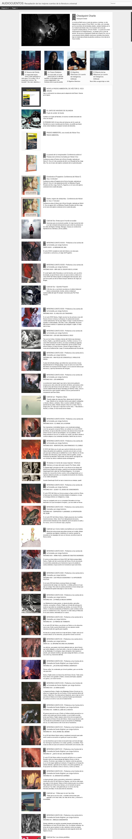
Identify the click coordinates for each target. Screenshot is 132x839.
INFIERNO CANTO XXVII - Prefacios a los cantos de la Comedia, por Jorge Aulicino (65, 442)
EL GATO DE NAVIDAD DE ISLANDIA (60, 110)
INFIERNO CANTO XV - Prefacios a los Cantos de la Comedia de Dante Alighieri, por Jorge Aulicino (65, 750)
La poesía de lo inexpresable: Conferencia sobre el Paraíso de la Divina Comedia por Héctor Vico (64, 155)
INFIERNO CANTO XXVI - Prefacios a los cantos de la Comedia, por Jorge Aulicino (64, 486)
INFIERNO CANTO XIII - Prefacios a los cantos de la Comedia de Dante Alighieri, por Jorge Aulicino (65, 816)
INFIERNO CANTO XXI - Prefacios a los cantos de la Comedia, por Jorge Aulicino (65, 618)
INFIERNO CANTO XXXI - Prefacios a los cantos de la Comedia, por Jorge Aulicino (64, 332)
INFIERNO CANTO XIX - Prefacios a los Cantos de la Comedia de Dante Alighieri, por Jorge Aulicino (65, 662)
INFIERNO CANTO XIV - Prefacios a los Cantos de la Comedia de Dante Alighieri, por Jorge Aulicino (65, 772)
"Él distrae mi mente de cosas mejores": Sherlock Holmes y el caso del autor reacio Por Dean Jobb (63, 464)
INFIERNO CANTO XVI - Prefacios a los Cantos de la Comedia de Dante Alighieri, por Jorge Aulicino (65, 728)
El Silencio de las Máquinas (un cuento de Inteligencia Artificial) (100, 75)
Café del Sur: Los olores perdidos (58, 837)
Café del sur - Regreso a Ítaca (57, 397)
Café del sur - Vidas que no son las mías (60, 793)
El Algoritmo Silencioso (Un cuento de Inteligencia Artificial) (78, 75)
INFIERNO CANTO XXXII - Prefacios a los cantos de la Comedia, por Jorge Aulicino (65, 310)
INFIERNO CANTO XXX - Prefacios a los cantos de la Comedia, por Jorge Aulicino (65, 354)
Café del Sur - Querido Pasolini (57, 287)
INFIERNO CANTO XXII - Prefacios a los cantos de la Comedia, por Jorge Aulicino (65, 596)
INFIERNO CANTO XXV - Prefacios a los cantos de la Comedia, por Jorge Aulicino (65, 508)
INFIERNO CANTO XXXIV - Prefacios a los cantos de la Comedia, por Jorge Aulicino (65, 244)
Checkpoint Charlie (86, 15)
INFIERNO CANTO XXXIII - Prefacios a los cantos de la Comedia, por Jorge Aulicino (65, 266)
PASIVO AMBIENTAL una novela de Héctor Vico (63, 132)
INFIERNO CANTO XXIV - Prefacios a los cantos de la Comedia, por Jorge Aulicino (64, 552)
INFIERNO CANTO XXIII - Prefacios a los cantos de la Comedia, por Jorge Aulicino (65, 574)
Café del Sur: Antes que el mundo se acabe (61, 221)
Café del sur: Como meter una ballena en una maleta (65, 529)
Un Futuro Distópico (54, 72)
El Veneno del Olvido (32, 72)
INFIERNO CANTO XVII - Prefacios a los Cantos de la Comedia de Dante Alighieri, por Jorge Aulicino (65, 706)
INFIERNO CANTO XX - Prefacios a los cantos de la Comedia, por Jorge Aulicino (64, 640)
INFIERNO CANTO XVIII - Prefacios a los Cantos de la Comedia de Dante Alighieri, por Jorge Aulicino (64, 684)
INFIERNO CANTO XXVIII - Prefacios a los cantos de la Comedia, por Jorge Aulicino (65, 420)
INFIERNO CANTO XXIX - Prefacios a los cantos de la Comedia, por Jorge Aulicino (64, 376)
